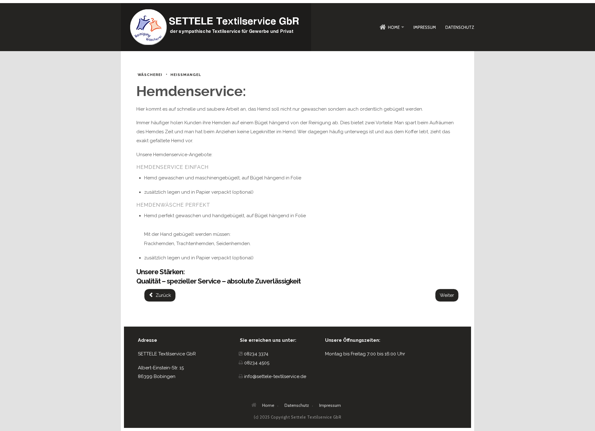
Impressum (424, 27)
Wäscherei (150, 75)
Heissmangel (185, 75)
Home (394, 27)
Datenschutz (459, 27)
